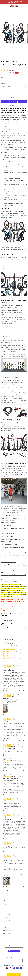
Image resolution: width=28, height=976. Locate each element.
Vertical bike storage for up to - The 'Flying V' (14, 552)
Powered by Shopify (16, 970)
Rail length (3, 83)
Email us (5, 911)
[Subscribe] (21, 946)
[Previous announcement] (2, 1)
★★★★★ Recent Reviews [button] (14, 974)
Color (2, 77)
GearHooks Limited (8, 970)
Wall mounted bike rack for (9, 544)
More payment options (14, 105)
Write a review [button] (14, 645)
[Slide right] (17, 58)
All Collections (6, 924)
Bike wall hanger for (7, 525)
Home (4, 927)
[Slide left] (10, 58)
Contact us (5, 907)
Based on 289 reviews (8, 643)
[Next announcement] (25, 1)
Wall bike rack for (7, 536)
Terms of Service (6, 933)
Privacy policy (11, 973)
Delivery (5, 917)
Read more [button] (5, 688)
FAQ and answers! (7, 930)
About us (5, 904)
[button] (2, 6)
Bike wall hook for (7, 533)
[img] (10, 665)
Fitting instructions (7, 920)
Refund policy (6, 936)
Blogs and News (6, 914)
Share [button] (4, 632)
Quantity (3, 89)
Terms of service (18, 973)
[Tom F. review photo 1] (6, 881)
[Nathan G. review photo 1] (5, 708)
